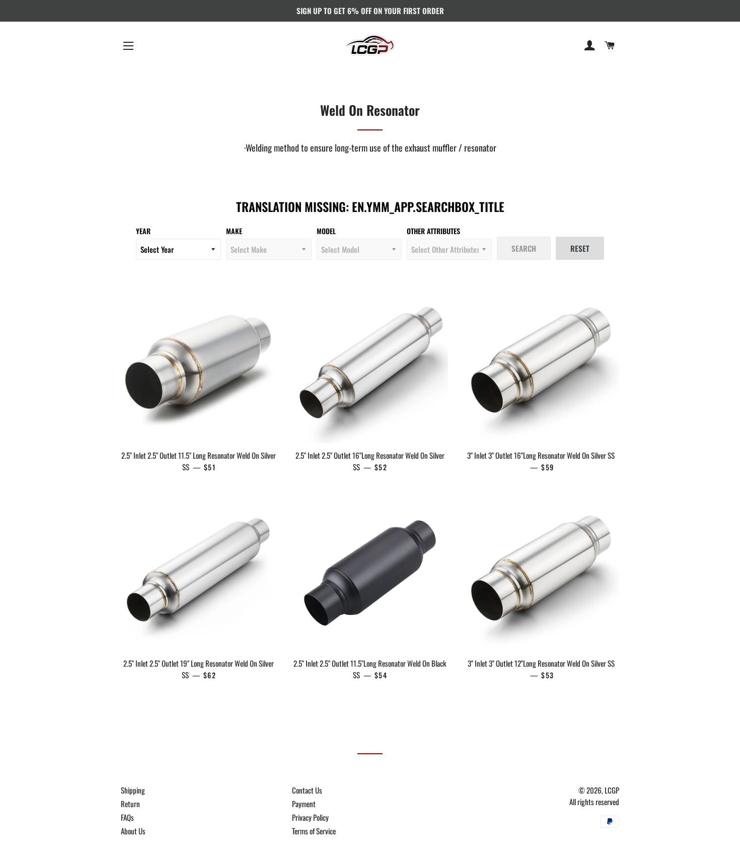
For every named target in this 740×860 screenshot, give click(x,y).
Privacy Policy (310, 817)
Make (234, 231)
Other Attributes (433, 231)
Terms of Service (314, 830)
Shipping (133, 790)
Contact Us (307, 790)
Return (130, 803)
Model (326, 231)
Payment (304, 803)
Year (143, 231)
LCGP (612, 790)
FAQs (127, 817)
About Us (133, 830)
